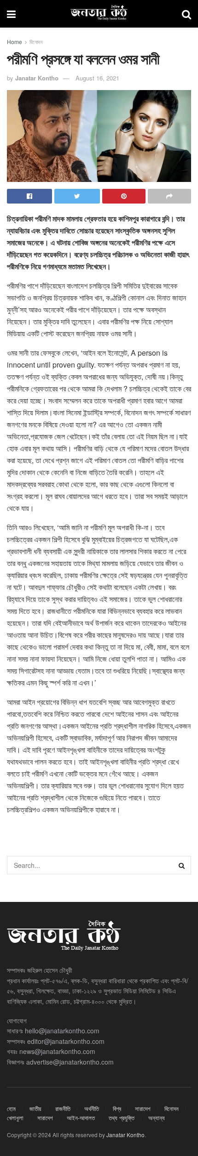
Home (14, 41)
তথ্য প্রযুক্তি (121, 1117)
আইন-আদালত (81, 1117)
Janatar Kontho (36, 78)
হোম (11, 1108)
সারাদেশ (143, 1108)
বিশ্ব (117, 1108)
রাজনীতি (62, 1108)
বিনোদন (35, 41)
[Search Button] (182, 865)
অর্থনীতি (91, 1108)
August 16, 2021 (97, 78)
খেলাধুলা (15, 1117)
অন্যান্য (156, 1117)
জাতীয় (35, 1108)
